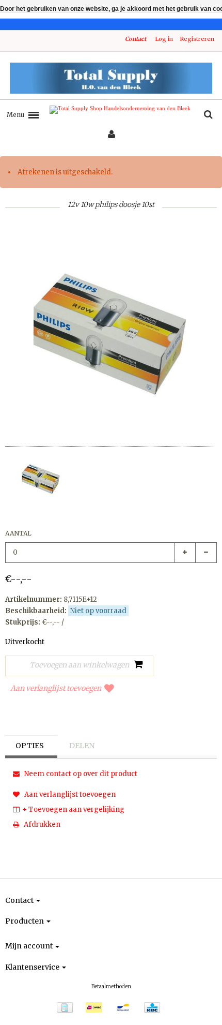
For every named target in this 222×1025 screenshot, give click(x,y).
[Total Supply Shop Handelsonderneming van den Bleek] (111, 78)
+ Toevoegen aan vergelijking (73, 809)
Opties (29, 745)
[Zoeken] (208, 115)
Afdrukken (41, 824)
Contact (135, 38)
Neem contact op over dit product (80, 773)
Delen (81, 745)
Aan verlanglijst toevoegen (55, 688)
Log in (164, 38)
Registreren (197, 38)
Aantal (18, 533)
